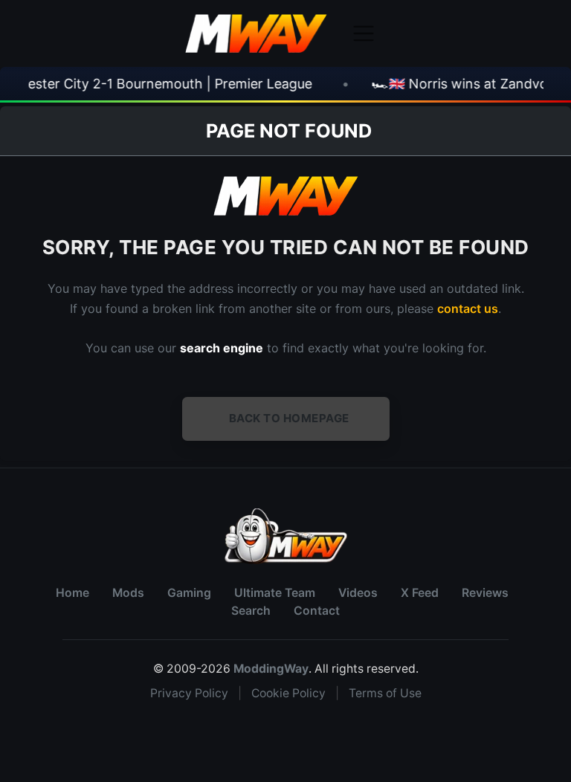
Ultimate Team (274, 593)
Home (72, 593)
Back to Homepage (289, 418)
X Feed (420, 593)
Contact (317, 611)
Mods (128, 593)
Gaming (189, 593)
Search (251, 611)
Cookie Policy (288, 693)
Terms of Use (385, 693)
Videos (358, 593)
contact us (467, 308)
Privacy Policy (189, 693)
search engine (221, 347)
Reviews (485, 593)
